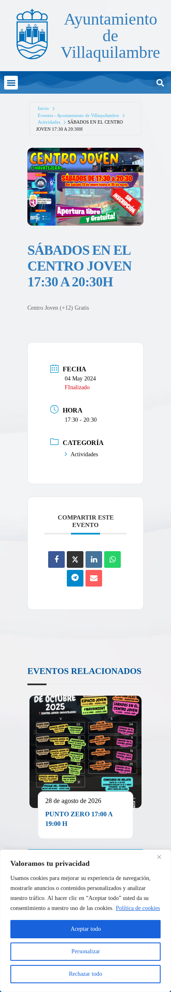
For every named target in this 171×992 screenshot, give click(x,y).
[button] (11, 83)
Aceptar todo (86, 929)
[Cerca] (162, 857)
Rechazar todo (85, 974)
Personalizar (85, 951)
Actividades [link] (49, 121)
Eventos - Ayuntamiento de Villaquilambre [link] (78, 115)
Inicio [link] (43, 108)
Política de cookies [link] (138, 908)
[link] (31, 34)
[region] (85, 921)
